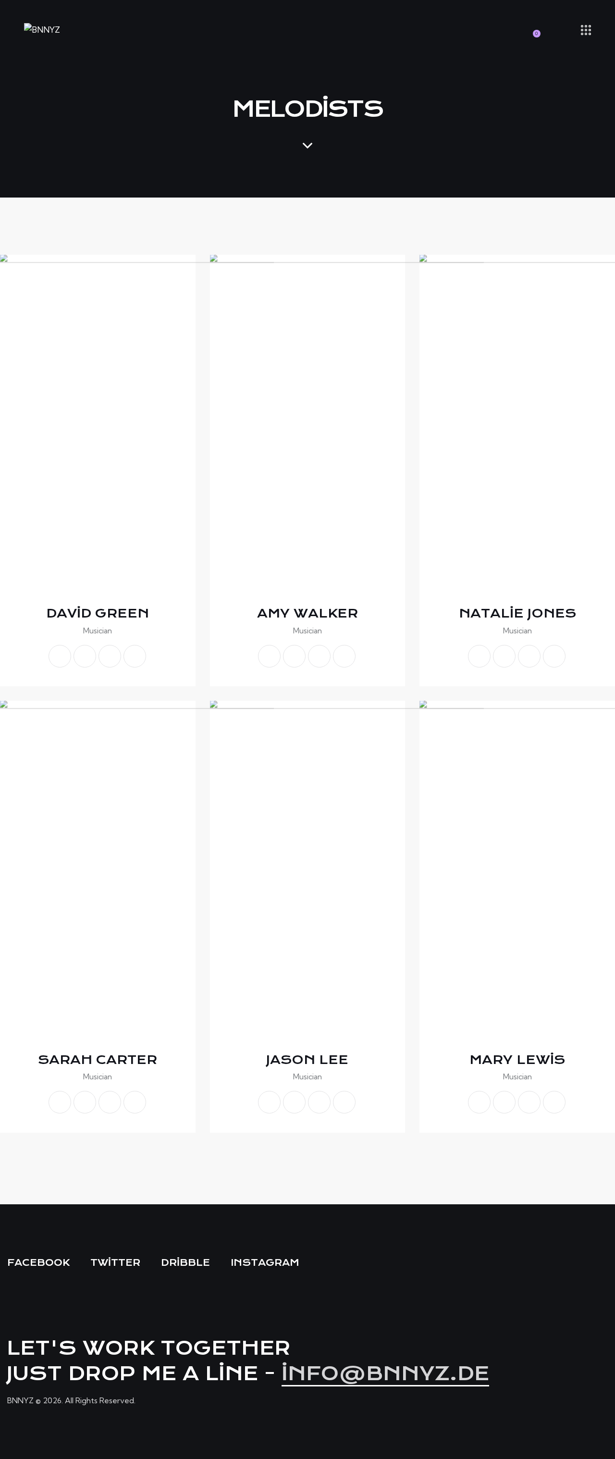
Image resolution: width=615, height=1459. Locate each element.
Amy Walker (307, 613)
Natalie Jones (517, 613)
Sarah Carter (97, 1060)
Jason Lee (307, 1060)
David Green (97, 613)
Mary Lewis (517, 1060)
